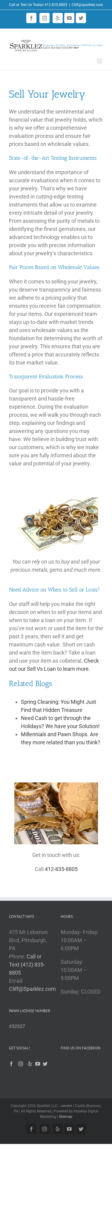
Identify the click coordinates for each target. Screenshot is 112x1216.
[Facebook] (11, 1063)
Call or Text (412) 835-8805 (27, 964)
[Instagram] (20, 1063)
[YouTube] (37, 1063)
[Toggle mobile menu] (100, 61)
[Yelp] (29, 1063)
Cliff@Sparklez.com (32, 989)
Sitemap (65, 1117)
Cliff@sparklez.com (87, 5)
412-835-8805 (61, 869)
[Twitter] (45, 1063)
